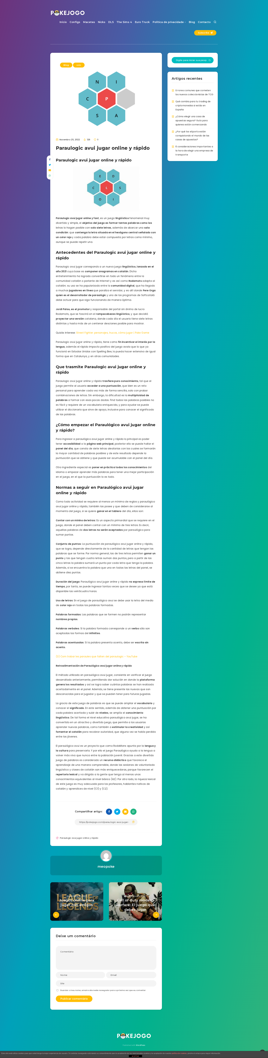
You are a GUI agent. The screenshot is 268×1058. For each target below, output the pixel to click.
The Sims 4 (124, 22)
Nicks (101, 22)
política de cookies (179, 1053)
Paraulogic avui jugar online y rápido (79, 837)
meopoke (106, 866)
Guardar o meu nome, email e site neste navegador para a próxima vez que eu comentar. (103, 990)
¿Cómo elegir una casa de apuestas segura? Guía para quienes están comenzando (191, 120)
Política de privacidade (168, 22)
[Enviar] (210, 60)
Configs (75, 22)
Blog (192, 22)
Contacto (204, 22)
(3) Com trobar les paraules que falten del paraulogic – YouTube (96, 656)
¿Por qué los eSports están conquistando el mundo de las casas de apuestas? (192, 135)
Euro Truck (142, 22)
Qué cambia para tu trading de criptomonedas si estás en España (193, 105)
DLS (111, 22)
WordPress (140, 1045)
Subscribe (204, 32)
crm (78, 65)
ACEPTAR (135, 1056)
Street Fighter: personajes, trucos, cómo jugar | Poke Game (112, 332)
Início (63, 22)
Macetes (89, 22)
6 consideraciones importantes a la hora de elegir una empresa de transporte (194, 150)
